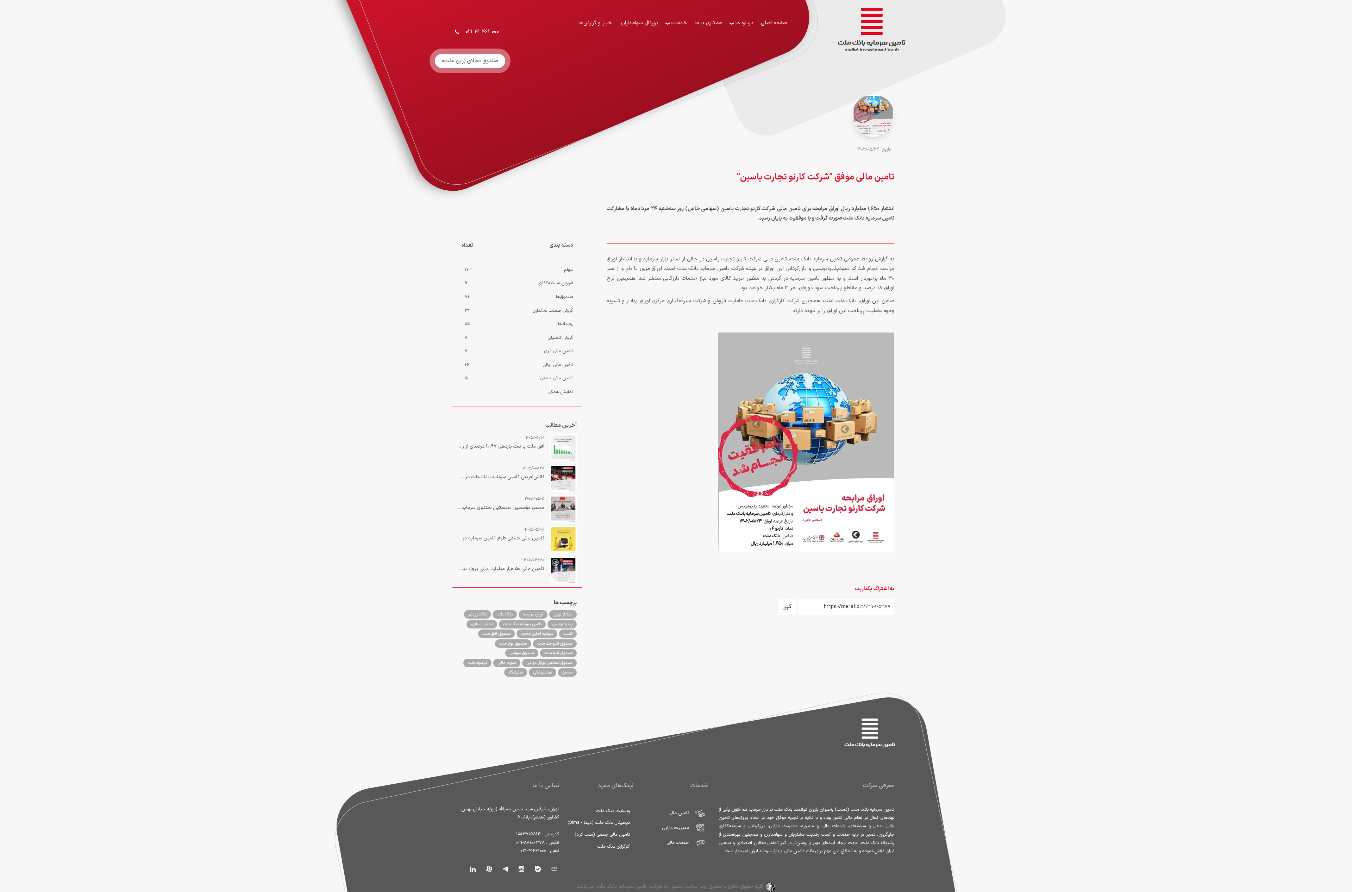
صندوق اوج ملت (513, 643)
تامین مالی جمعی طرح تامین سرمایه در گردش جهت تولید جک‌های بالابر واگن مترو (501, 538)
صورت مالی (506, 663)
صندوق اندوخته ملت (554, 643)
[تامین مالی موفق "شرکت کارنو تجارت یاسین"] (873, 128)
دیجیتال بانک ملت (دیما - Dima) (599, 822)
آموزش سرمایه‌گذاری (555, 283)
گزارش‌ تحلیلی (560, 337)
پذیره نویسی (562, 624)
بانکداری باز (477, 614)
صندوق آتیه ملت (558, 653)
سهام (568, 269)
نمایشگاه (515, 672)
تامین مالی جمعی (556, 378)
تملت (567, 634)
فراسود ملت (477, 663)
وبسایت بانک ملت (613, 811)
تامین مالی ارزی (558, 351)
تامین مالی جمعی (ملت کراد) (602, 834)
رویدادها (565, 324)
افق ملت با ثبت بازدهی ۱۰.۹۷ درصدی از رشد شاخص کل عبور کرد (501, 446)
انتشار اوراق (562, 614)
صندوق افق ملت (496, 634)
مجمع (567, 672)
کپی (786, 606)
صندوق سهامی (521, 653)
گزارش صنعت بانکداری (552, 310)
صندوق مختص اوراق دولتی (549, 663)
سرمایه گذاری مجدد (537, 634)
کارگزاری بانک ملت (613, 846)
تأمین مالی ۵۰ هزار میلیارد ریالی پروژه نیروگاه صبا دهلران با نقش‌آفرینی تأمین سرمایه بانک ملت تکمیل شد (501, 568)
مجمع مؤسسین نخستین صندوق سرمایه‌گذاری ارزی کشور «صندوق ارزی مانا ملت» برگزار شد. (501, 507)
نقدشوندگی (542, 672)
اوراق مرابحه (533, 614)
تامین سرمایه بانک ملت (522, 624)
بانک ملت (505, 614)
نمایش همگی (560, 392)
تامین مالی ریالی (558, 364)
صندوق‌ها (564, 297)
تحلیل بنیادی (482, 624)
